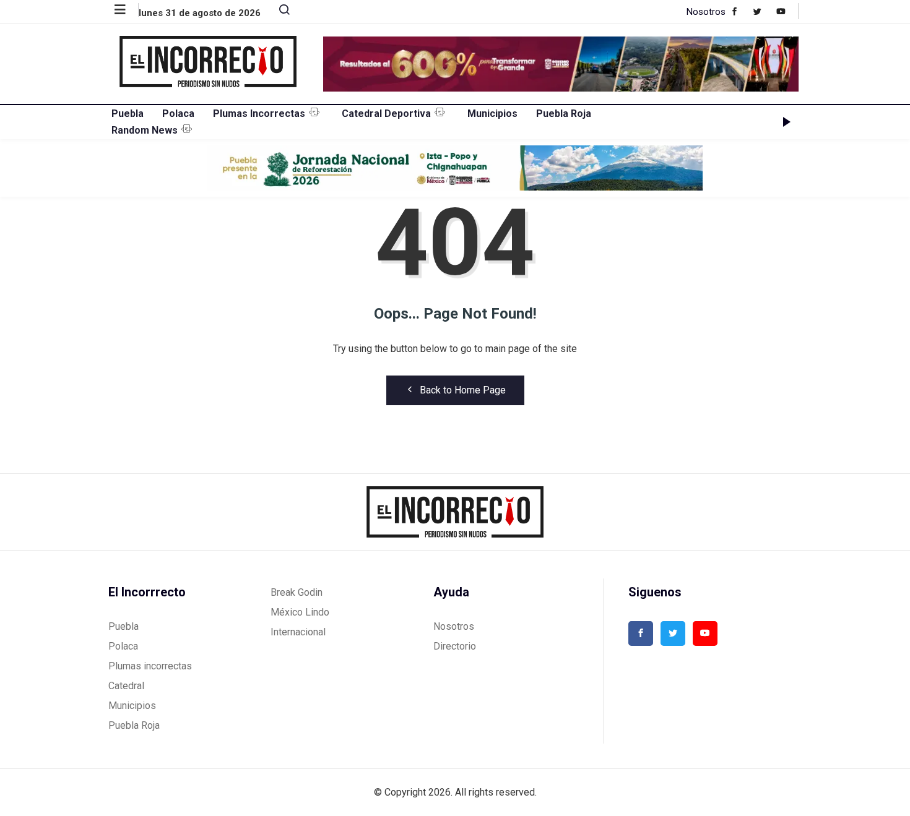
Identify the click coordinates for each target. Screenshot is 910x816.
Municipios (492, 113)
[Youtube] (787, 11)
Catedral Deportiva (386, 113)
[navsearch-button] (279, 12)
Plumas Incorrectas (259, 113)
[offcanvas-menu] (127, 10)
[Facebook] (740, 11)
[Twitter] (763, 11)
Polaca (178, 113)
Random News (144, 130)
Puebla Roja (563, 113)
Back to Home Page (463, 390)
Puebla (127, 113)
